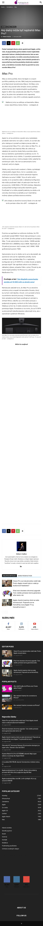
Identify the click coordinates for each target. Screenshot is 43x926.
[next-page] (6, 612)
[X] (9, 43)
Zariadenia (9, 7)
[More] (22, 43)
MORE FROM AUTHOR (25, 576)
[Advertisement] (21, 434)
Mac (16, 7)
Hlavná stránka (7, 828)
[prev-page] (3, 612)
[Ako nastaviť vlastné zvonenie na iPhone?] (7, 707)
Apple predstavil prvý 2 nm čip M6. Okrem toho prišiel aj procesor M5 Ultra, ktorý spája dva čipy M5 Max (19, 771)
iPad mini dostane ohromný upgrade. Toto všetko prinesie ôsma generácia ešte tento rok (27, 593)
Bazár (4, 834)
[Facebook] (4, 43)
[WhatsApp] (18, 43)
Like (8, 622)
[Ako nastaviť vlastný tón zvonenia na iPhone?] (7, 698)
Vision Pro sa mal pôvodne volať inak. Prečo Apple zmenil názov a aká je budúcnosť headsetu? (27, 583)
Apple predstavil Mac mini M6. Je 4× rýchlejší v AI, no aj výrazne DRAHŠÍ (19, 779)
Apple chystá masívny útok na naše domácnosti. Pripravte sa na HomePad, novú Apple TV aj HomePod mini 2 (21, 738)
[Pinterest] (13, 43)
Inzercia (4, 837)
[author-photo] (21, 551)
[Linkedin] (21, 566)
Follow (21, 622)
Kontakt (4, 840)
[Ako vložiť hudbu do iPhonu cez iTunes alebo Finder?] (7, 688)
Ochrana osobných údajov (10, 849)
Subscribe (35, 622)
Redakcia (5, 843)
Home (3, 7)
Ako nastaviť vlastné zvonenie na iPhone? (27, 705)
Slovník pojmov (7, 831)
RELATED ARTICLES (9, 576)
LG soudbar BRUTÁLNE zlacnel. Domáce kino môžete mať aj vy (20, 763)
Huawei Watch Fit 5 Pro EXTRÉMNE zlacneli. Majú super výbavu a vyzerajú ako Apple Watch (19, 755)
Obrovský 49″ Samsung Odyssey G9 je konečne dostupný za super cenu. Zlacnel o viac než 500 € (21, 746)
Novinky (14, 26)
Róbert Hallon (7, 36)
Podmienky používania (9, 846)
